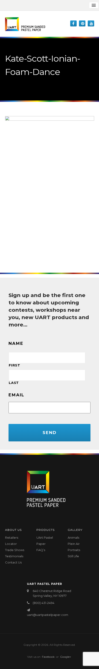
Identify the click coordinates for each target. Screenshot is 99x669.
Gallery (75, 530)
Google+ (65, 656)
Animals (73, 537)
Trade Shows (14, 550)
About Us (13, 530)
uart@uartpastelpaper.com (47, 615)
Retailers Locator (11, 541)
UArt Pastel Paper (44, 541)
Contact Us (13, 562)
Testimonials (14, 556)
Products (45, 530)
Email (16, 394)
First (14, 365)
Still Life (73, 556)
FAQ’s (40, 550)
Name (16, 343)
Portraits (74, 550)
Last (14, 382)
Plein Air (74, 544)
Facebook (48, 656)
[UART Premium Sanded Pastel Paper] (25, 24)
